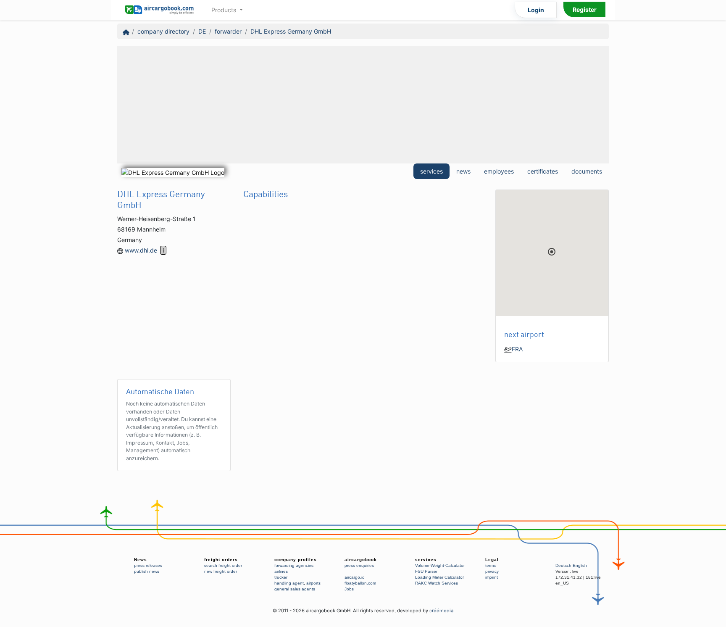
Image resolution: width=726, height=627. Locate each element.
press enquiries (359, 565)
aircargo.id (355, 577)
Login (536, 9)
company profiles (295, 559)
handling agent (289, 583)
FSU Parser (426, 571)
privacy (492, 571)
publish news (146, 571)
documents (586, 171)
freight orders (221, 559)
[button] (551, 252)
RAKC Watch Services (436, 583)
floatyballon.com (360, 583)
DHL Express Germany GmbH (290, 31)
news (463, 171)
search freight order (223, 565)
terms (490, 565)
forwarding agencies (293, 565)
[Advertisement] (363, 104)
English (580, 565)
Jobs (349, 589)
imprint (491, 577)
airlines (281, 571)
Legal (492, 559)
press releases (148, 565)
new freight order (220, 571)
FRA (517, 349)
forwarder (228, 31)
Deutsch (563, 565)
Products (224, 9)
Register (585, 9)
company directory (163, 31)
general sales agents (294, 589)
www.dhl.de (141, 250)
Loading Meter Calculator (439, 577)
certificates (542, 171)
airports (313, 583)
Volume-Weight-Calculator (440, 565)
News (140, 559)
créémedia (441, 611)
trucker (280, 577)
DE (202, 31)
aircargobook (361, 559)
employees (499, 171)
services (431, 171)
